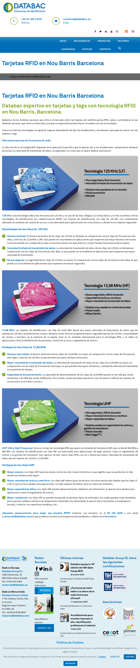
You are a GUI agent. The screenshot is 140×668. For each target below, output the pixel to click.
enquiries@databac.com (15, 615)
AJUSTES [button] (115, 656)
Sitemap (6, 619)
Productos (103, 41)
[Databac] (24, 11)
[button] (137, 3)
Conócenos (68, 49)
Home (5, 76)
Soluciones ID (82, 41)
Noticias (87, 49)
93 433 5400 (115, 512)
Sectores (123, 41)
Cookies (102, 656)
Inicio (63, 41)
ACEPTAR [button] (130, 657)
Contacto (105, 49)
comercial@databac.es (16, 516)
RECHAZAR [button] (70, 663)
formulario (110, 516)
